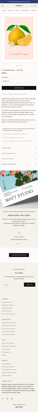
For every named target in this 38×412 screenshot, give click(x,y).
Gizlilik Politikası (7, 375)
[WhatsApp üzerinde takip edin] (12, 399)
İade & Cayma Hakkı (8, 366)
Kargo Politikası (6, 364)
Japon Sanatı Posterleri (8, 328)
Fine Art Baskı (6, 349)
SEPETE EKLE (18, 88)
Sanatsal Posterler (7, 308)
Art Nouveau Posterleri (8, 334)
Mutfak (17, 10)
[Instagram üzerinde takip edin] (7, 399)
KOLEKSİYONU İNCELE (19, 255)
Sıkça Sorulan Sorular (8, 343)
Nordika (4, 10)
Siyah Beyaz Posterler (8, 305)
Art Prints (10, 10)
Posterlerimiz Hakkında (9, 346)
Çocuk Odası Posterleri (8, 314)
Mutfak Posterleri (7, 311)
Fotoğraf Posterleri (7, 302)
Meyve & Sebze (24, 10)
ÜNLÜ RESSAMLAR (6, 319)
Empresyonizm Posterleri (9, 325)
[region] (19, 236)
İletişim (4, 355)
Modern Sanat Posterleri (9, 322)
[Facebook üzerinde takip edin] (3, 399)
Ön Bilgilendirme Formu (9, 369)
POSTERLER (5, 299)
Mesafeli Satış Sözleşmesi (9, 372)
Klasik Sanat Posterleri (8, 331)
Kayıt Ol (30, 284)
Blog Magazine (6, 352)
